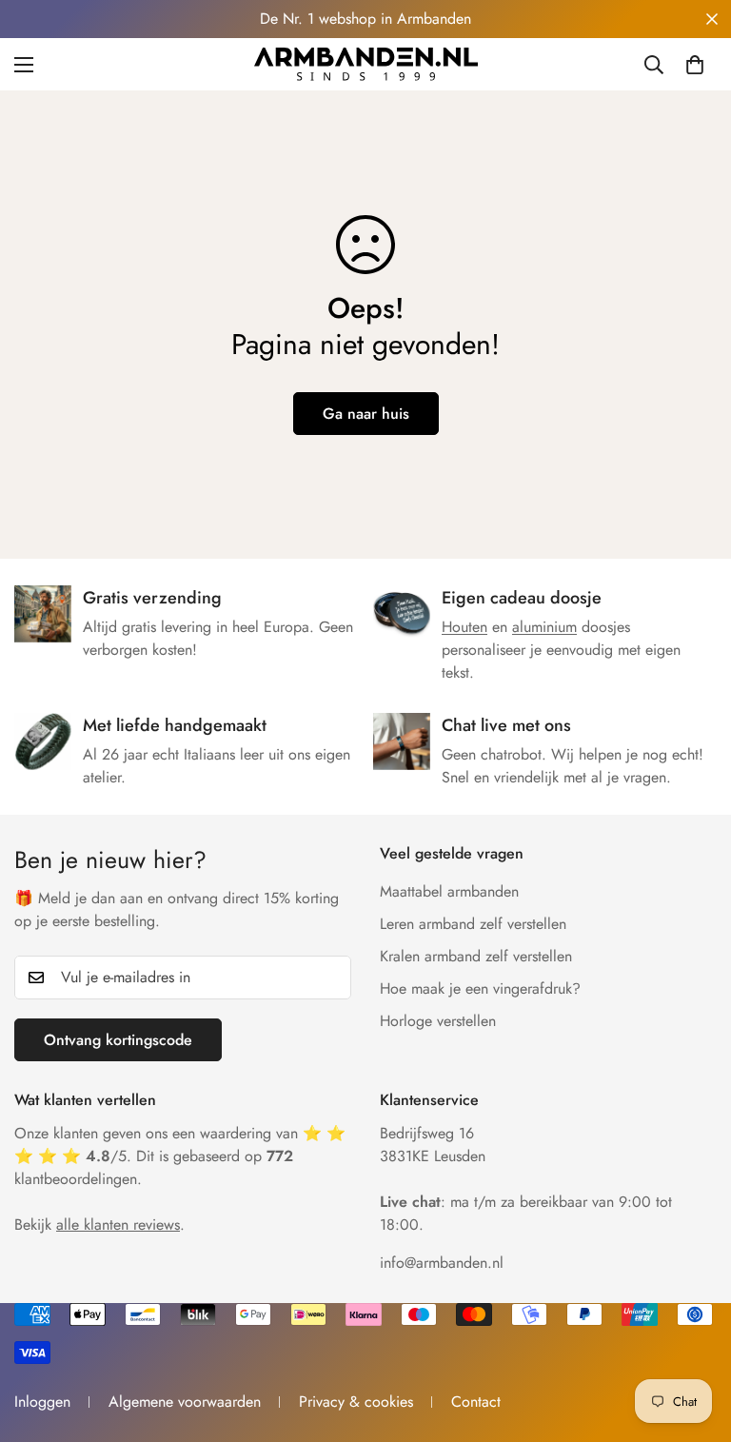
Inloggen (42, 1401)
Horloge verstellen (438, 1021)
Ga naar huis (366, 414)
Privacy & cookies (356, 1401)
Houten (464, 627)
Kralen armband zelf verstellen (476, 956)
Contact (476, 1401)
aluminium (544, 627)
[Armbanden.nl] (366, 64)
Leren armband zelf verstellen (473, 924)
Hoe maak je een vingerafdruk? (480, 988)
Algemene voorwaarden (185, 1401)
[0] (695, 65)
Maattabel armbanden (449, 891)
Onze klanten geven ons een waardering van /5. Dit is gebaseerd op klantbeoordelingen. (180, 1156)
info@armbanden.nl (442, 1263)
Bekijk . (99, 1224)
